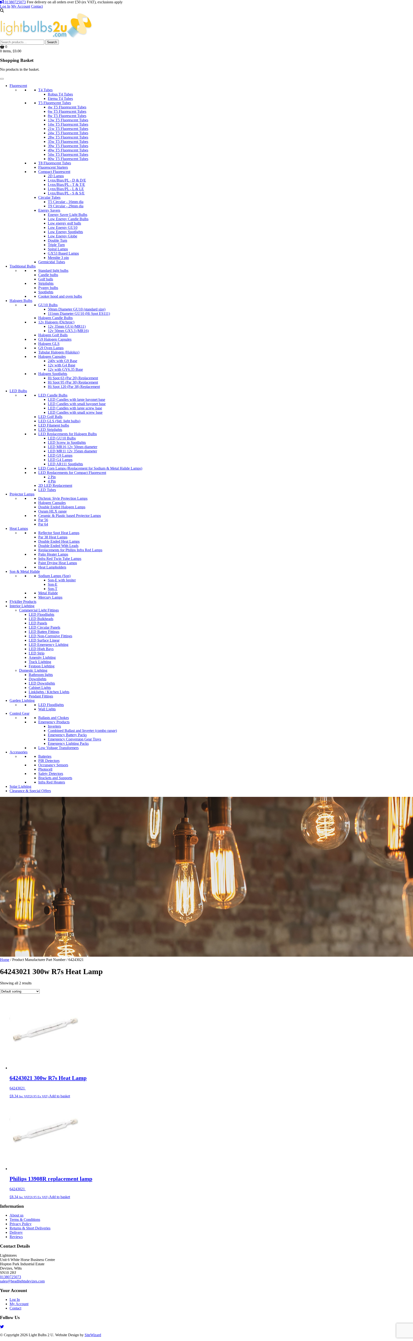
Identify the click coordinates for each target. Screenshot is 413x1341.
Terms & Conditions (25, 1220)
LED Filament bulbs (53, 425)
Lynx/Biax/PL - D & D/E (67, 180)
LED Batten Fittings (44, 632)
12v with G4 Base (61, 365)
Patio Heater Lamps (53, 554)
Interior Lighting (22, 606)
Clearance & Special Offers (30, 791)
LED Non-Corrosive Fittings (50, 636)
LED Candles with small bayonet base (77, 404)
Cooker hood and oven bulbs (60, 296)
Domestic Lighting (33, 670)
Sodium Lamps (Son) (54, 576)
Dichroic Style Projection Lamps (62, 498)
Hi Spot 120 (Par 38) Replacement (74, 387)
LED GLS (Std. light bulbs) (59, 421)
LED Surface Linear (44, 640)
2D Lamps (56, 176)
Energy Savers (49, 210)
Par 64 (43, 524)
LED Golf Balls (50, 417)
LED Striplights (50, 430)
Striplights (46, 283)
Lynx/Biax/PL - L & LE (66, 189)
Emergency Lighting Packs (68, 743)
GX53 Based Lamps (63, 253)
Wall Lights (47, 709)
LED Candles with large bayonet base (76, 399)
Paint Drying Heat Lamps (57, 563)
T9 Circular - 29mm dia (65, 206)
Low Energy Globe (62, 236)
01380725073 (15, 2)
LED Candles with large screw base (75, 408)
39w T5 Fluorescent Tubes (68, 146)
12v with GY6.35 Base (65, 369)
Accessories (18, 752)
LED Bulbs (18, 391)
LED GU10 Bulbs (62, 438)
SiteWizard (93, 1335)
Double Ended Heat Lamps (59, 541)
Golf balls (45, 279)
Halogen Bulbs (21, 301)
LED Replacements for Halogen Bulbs (67, 434)
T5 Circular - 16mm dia (65, 202)
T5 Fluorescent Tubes (54, 103)
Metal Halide (48, 593)
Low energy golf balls (64, 223)
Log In (5, 6)
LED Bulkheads (41, 619)
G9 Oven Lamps (51, 348)
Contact (37, 6)
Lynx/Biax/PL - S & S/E (66, 193)
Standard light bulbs (53, 270)
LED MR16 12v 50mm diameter (72, 447)
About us (16, 1215)
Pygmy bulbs (48, 288)
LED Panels (38, 623)
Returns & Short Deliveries (30, 1228)
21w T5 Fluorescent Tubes (68, 129)
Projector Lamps (22, 494)
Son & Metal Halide (25, 571)
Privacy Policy (21, 1224)
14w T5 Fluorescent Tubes (68, 124)
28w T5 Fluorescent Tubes (68, 137)
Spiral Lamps (58, 249)
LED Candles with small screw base (75, 412)
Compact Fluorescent (54, 172)
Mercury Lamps (50, 597)
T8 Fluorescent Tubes (54, 163)
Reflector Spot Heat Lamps (58, 533)
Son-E (52, 584)
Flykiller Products (23, 602)
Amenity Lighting (42, 657)
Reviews (16, 1237)
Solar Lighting (20, 786)
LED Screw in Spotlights (67, 442)
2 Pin (52, 477)
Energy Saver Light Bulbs (67, 215)
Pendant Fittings (41, 696)
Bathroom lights (41, 675)
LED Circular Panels (44, 627)
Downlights (37, 679)
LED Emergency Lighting (48, 645)
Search (52, 42)
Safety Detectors (50, 774)
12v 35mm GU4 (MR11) (67, 326)
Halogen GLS (49, 344)
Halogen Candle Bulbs (55, 318)
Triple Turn (56, 245)
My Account (20, 6)
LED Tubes (47, 490)
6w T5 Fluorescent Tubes (67, 111)
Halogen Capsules (52, 356)
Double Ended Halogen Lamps (61, 507)
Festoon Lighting (41, 666)
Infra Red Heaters (51, 782)
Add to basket (59, 1096)
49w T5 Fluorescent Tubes (68, 150)
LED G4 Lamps (60, 460)
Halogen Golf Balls (53, 335)
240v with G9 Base (62, 361)
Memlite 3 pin (58, 258)
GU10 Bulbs (48, 305)
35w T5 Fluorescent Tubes (68, 141)
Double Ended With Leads (58, 546)
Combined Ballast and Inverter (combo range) (82, 731)
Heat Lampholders (52, 567)
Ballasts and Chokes (53, 718)
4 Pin (52, 481)
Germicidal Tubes (51, 262)
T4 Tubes (45, 90)
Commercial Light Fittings (39, 610)
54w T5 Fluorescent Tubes (68, 154)
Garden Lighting (22, 700)
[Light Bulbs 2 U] (46, 37)
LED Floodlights (41, 614)
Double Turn (57, 240)
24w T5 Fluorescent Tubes (68, 133)
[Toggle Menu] (2, 79)
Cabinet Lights (40, 688)
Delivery (16, 1232)
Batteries (44, 756)
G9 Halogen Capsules (54, 339)
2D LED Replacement (55, 485)
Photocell (45, 769)
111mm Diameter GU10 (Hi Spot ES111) (79, 313)
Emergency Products (54, 722)
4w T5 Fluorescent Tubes (67, 107)
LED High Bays (41, 649)
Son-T (52, 589)
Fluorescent (18, 86)
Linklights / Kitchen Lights (49, 692)
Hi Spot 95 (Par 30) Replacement (73, 382)
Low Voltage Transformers (58, 748)
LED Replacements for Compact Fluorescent (72, 473)
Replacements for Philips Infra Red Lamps (70, 550)
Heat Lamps (19, 528)
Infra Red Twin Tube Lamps (59, 559)
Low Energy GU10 (62, 227)
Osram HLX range (52, 511)
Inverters (54, 726)
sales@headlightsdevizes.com (22, 1281)
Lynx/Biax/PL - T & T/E (66, 184)
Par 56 (43, 520)
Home (4, 960)
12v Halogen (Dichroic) (56, 322)
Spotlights (45, 292)
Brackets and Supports (55, 778)
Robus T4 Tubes (60, 94)
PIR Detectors (49, 761)
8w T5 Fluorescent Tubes (67, 116)
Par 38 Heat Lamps (52, 537)
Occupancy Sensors (53, 765)
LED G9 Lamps (60, 455)
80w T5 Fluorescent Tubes (68, 159)
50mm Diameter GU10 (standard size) (76, 309)
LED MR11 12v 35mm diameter (72, 451)
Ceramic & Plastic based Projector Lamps (69, 516)
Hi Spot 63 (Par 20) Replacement (73, 378)
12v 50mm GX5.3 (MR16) (68, 331)
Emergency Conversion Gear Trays (74, 739)
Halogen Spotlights (52, 374)
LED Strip (36, 653)
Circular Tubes (49, 197)
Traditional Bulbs (23, 266)
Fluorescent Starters (53, 167)
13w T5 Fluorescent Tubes (68, 120)
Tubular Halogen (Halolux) (58, 352)
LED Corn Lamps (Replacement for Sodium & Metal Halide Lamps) (90, 468)
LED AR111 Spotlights (65, 464)
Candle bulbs (48, 275)
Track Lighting (40, 662)
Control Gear (19, 713)
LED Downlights (42, 683)
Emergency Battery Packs (67, 735)
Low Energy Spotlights (65, 232)
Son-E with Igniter (62, 580)
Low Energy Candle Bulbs (68, 219)
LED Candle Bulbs (52, 395)
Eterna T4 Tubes (60, 99)
